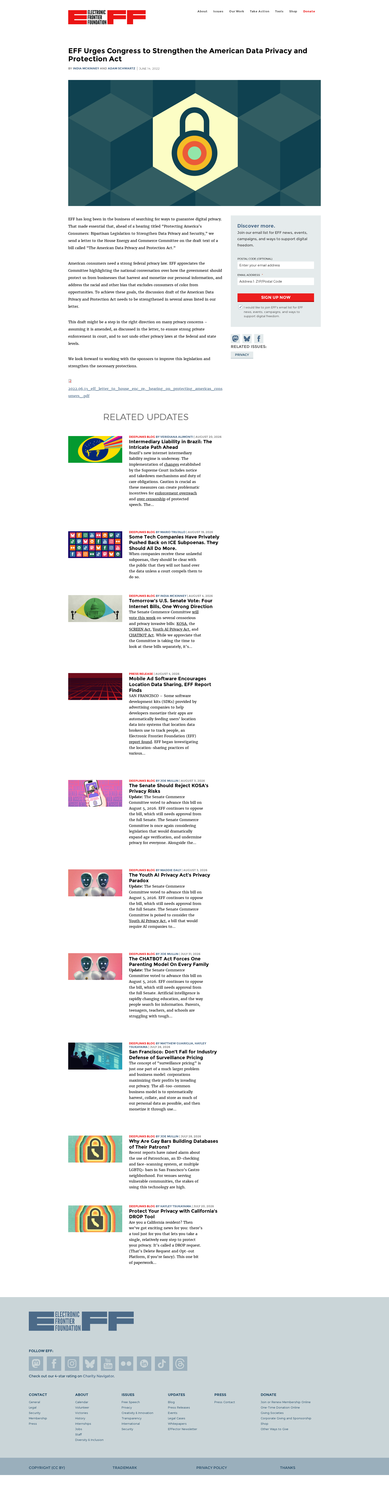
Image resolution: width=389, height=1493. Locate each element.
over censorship (151, 499)
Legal (32, 1407)
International (131, 1423)
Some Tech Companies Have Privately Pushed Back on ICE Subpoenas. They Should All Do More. (174, 542)
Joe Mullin (169, 780)
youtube (108, 1363)
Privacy (242, 355)
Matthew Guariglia (176, 1043)
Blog (171, 1402)
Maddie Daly (170, 870)
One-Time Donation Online (280, 1407)
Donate (309, 11)
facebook (54, 1363)
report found (140, 742)
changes (171, 464)
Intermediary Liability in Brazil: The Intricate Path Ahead (170, 444)
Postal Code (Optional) (254, 258)
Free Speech (131, 1402)
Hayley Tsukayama (175, 1206)
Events (172, 1412)
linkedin (144, 1363)
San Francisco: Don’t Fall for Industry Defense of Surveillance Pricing (173, 1054)
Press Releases (179, 1407)
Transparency (131, 1418)
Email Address (248, 274)
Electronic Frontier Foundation (107, 19)
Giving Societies (272, 1412)
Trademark (125, 1468)
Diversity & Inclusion (89, 1439)
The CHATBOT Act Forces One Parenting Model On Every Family (169, 961)
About (202, 11)
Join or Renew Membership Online (286, 1402)
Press (33, 1423)
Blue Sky (90, 1363)
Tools (279, 11)
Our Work (236, 11)
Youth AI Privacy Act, (171, 629)
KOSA (181, 623)
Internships (83, 1423)
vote (133, 618)
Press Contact (224, 1402)
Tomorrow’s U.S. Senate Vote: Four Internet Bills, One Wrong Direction (171, 603)
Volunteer (82, 1407)
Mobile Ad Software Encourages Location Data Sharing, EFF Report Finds (170, 684)
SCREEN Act (139, 629)
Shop (293, 11)
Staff (78, 1434)
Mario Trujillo (172, 532)
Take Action (259, 11)
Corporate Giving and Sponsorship (286, 1418)
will (195, 612)
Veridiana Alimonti (176, 437)
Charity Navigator (98, 1376)
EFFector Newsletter (182, 1429)
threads (180, 1363)
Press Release (141, 674)
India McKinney (86, 68)
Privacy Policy (211, 1468)
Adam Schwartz (121, 68)
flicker (126, 1363)
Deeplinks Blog (142, 437)
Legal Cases (176, 1418)
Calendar (81, 1402)
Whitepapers (177, 1423)
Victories (81, 1412)
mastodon (36, 1363)
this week (146, 618)
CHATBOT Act (141, 635)
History (80, 1418)
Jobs (78, 1429)
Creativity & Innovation (137, 1412)
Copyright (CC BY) (47, 1468)
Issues (218, 11)
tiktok (162, 1363)
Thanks (287, 1468)
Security (34, 1412)
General (34, 1402)
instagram (72, 1363)
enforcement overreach (176, 493)
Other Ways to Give (274, 1429)
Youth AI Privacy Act (147, 921)
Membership (38, 1418)
